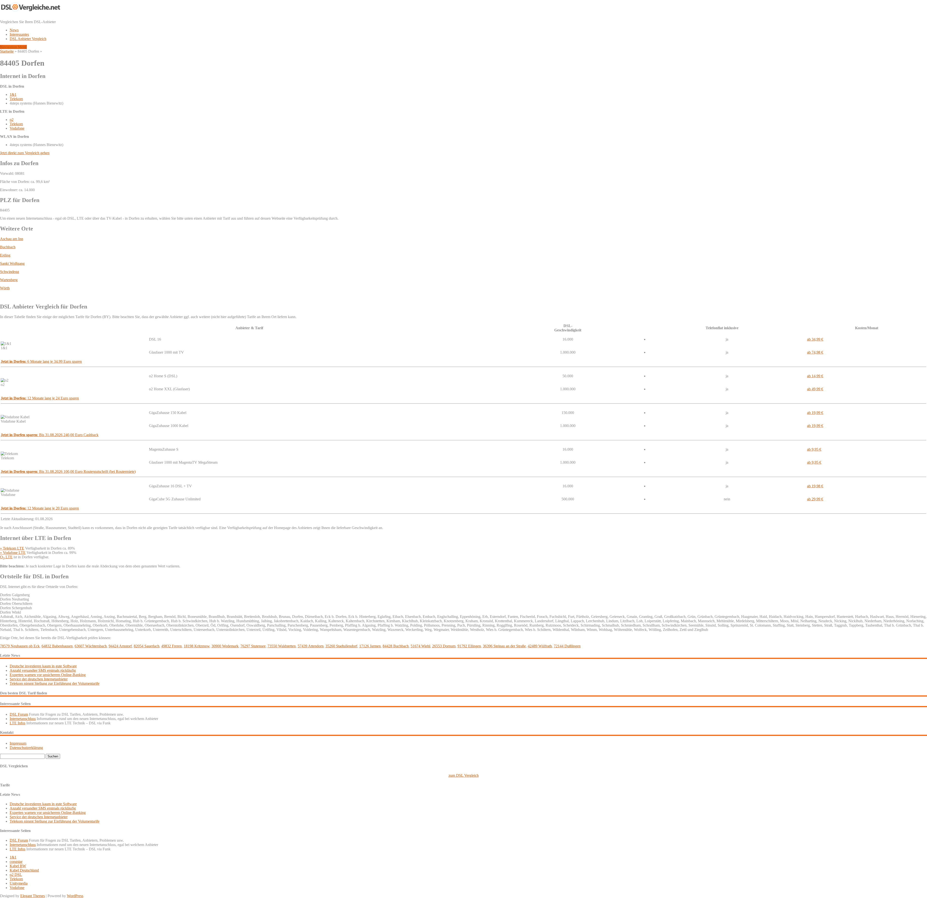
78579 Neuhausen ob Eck (20, 646)
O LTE (6, 557)
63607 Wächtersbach (91, 646)
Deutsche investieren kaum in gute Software (43, 666)
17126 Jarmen (370, 646)
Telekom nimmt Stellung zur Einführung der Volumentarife (54, 683)
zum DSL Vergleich (464, 775)
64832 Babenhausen (57, 646)
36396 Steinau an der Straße (504, 646)
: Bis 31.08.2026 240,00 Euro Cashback (49, 435)
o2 (12, 120)
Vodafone (17, 128)
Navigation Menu (13, 47)
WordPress (75, 896)
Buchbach (7, 247)
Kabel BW (18, 866)
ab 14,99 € (815, 376)
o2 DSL (16, 875)
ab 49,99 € (815, 389)
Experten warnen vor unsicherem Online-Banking (48, 675)
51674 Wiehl (420, 646)
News (14, 30)
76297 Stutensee (253, 646)
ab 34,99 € (815, 339)
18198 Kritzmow (197, 646)
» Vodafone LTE (13, 553)
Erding (5, 255)
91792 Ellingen (469, 646)
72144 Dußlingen (567, 646)
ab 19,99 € (815, 413)
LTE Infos (17, 723)
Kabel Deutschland (24, 870)
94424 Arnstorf (120, 646)
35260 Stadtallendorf (341, 646)
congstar (16, 862)
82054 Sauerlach (146, 646)
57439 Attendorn (310, 646)
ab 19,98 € (815, 486)
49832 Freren (171, 646)
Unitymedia (19, 883)
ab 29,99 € (815, 499)
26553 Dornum (444, 646)
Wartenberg (9, 280)
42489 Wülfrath (540, 646)
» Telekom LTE (12, 548)
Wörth (5, 288)
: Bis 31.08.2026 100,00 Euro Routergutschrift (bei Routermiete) (68, 471)
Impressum (18, 743)
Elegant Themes (32, 896)
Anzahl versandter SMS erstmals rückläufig (43, 670)
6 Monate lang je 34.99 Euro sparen (41, 361)
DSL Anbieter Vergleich (28, 39)
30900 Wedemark (225, 646)
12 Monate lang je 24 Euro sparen (40, 398)
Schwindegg (9, 272)
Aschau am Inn (11, 239)
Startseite (7, 51)
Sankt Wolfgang (12, 263)
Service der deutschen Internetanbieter (39, 679)
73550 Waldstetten (281, 646)
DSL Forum (19, 714)
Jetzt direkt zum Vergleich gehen (24, 153)
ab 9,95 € (814, 449)
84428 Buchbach (396, 646)
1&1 (13, 94)
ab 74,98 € (815, 352)
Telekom (16, 99)
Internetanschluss (23, 719)
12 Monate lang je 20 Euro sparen (40, 508)
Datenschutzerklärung (26, 748)
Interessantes (19, 34)
